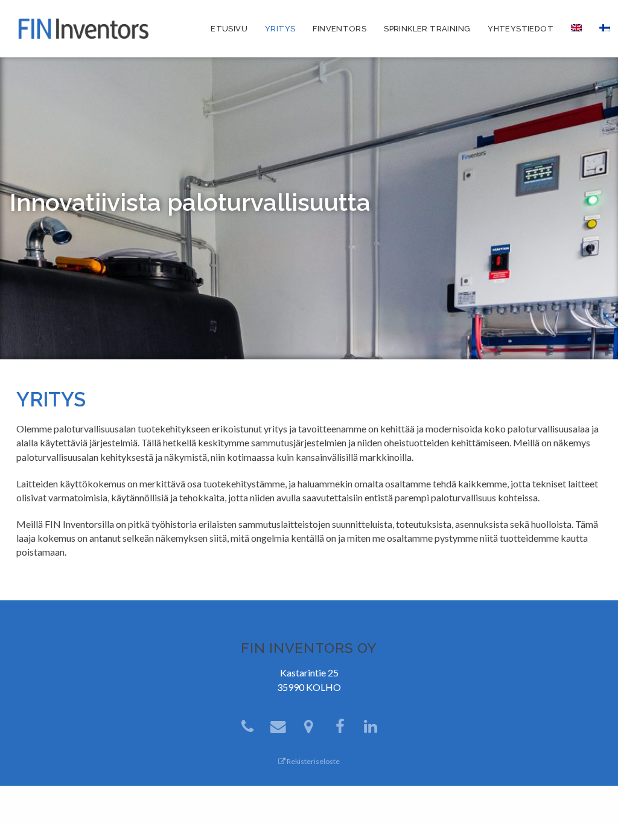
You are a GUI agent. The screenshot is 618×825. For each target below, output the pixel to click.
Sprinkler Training (427, 28)
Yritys (280, 28)
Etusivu (229, 28)
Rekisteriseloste (312, 761)
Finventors (339, 28)
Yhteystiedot (520, 28)
